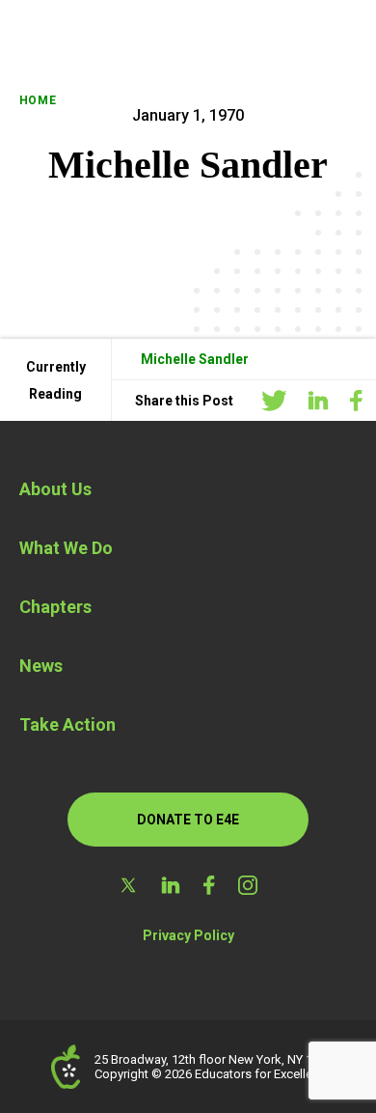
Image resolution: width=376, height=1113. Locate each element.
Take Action (67, 724)
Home (38, 100)
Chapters (55, 607)
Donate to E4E (188, 819)
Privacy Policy (188, 935)
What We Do (66, 548)
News (41, 665)
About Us (55, 489)
